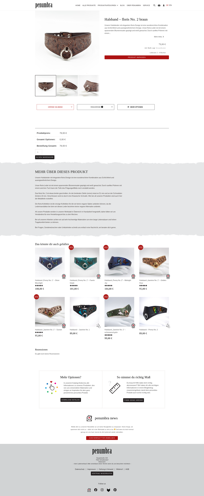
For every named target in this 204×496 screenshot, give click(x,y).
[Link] (163, 5)
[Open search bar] (154, 5)
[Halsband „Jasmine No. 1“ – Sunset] (50, 312)
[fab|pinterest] (108, 490)
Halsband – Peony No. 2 (148, 330)
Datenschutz (79, 469)
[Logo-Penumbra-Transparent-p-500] (44, 5)
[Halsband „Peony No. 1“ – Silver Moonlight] (50, 262)
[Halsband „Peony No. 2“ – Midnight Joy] (119, 262)
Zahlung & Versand (106, 469)
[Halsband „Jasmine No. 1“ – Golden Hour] (154, 262)
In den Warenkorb (44, 157)
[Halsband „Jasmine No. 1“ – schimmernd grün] (119, 312)
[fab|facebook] (95, 489)
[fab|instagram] (102, 489)
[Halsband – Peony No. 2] (154, 312)
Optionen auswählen (49, 339)
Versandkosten (161, 48)
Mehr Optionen (136, 107)
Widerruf (119, 469)
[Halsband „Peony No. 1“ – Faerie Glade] (84, 262)
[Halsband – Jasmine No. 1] (84, 312)
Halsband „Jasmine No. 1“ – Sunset (48, 330)
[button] (117, 5)
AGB (127, 469)
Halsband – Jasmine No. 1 (80, 330)
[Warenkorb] (159, 5)
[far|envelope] (89, 490)
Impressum (91, 469)
